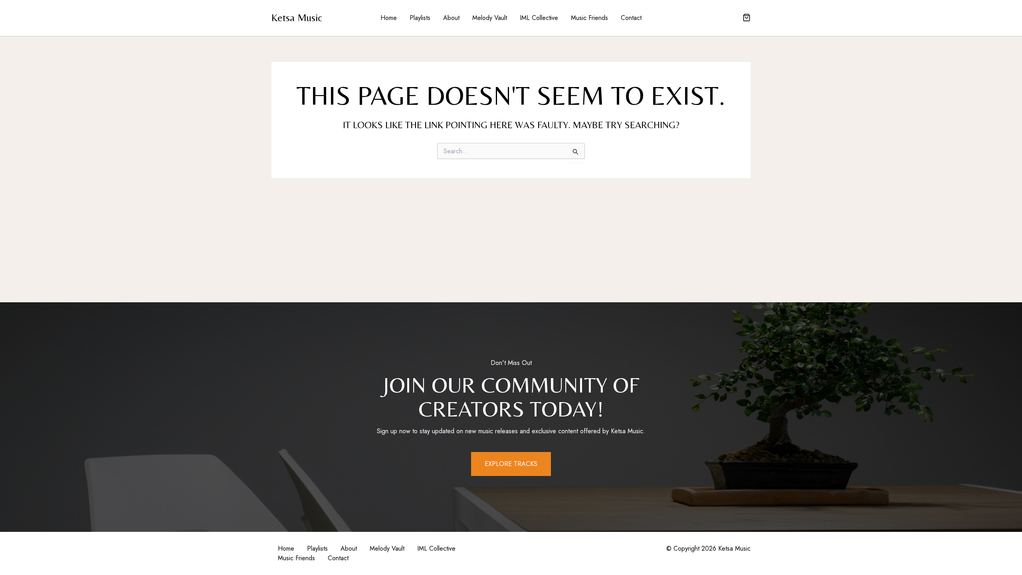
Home (388, 17)
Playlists (420, 17)
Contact (631, 17)
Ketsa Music (296, 18)
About (451, 17)
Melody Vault (489, 17)
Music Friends (589, 17)
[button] (747, 18)
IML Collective (539, 17)
